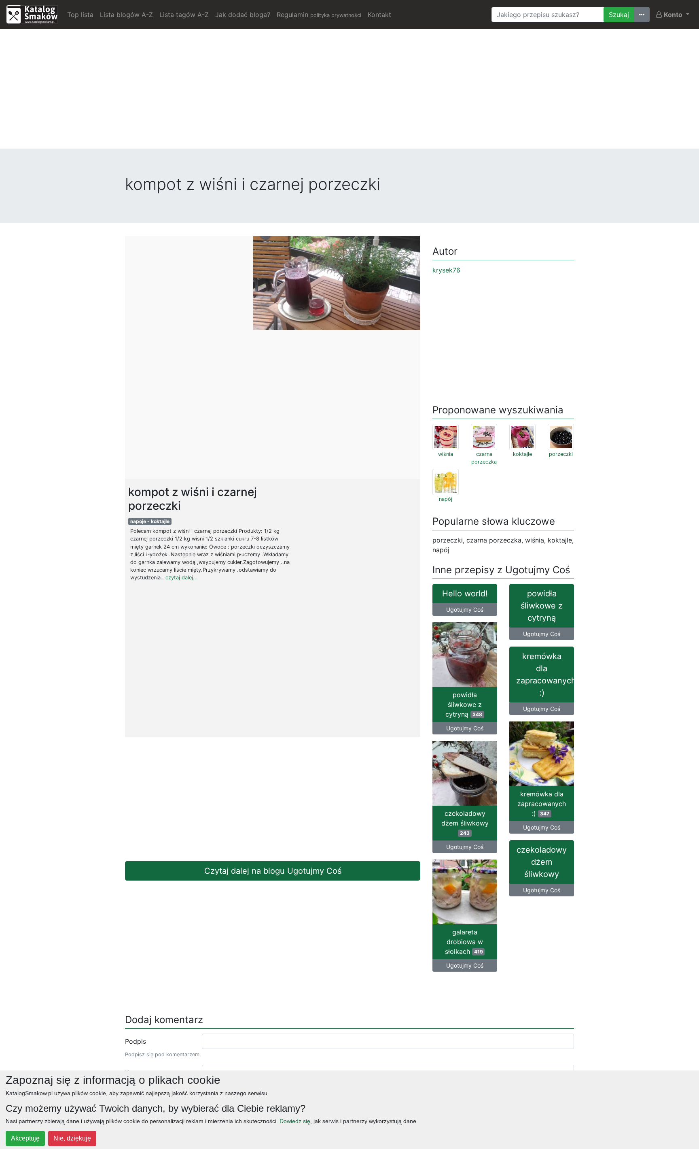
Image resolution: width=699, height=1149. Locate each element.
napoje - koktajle (149, 521)
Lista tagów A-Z (184, 15)
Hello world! (465, 593)
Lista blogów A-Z (126, 15)
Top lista (80, 15)
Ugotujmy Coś (464, 609)
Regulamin (319, 15)
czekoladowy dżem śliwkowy (465, 822)
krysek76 (446, 270)
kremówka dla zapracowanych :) (545, 674)
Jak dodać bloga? (242, 15)
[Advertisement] (349, 92)
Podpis (135, 1041)
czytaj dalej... (181, 577)
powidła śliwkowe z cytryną (542, 606)
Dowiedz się (295, 1121)
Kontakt (379, 15)
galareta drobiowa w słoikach (464, 941)
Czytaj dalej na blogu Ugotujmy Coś (272, 871)
